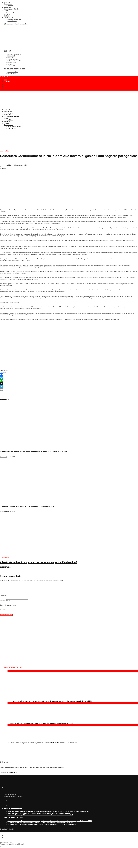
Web (1, 610)
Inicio (5, 80)
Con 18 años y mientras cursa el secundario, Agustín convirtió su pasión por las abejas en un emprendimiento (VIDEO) (50, 701)
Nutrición (11, 12)
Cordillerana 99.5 (13, 59)
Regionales (8, 4)
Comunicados (8, 17)
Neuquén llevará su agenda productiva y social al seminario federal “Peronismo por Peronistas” (42, 743)
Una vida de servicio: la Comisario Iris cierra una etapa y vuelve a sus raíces (27, 506)
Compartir (3, 772)
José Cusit (9, 165)
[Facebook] (69, 374)
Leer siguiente (4, 557)
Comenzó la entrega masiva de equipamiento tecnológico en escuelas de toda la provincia (41, 723)
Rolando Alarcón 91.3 (14, 54)
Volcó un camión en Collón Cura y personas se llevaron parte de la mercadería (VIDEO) (39, 813)
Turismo (10, 5)
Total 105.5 (11, 64)
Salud (6, 10)
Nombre (3, 600)
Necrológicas (12, 21)
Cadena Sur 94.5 (13, 72)
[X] (69, 383)
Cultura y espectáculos (11, 9)
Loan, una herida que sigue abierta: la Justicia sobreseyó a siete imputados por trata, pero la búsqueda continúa (49, 811)
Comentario (4, 596)
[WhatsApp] (69, 380)
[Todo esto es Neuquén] (71, 665)
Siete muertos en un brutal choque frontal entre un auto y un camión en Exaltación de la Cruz (33, 452)
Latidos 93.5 (11, 56)
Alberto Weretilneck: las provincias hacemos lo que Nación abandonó (38, 562)
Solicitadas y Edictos (14, 19)
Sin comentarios (12, 772)
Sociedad (7, 2)
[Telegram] (69, 386)
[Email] (69, 389)
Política (6, 16)
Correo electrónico (6, 605)
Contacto (7, 81)
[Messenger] (69, 377)
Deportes (7, 14)
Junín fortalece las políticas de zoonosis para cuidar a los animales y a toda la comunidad (40, 815)
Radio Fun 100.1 (12, 73)
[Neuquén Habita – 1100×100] (69, 139)
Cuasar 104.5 (12, 62)
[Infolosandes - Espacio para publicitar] (19, 24)
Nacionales (7, 7)
